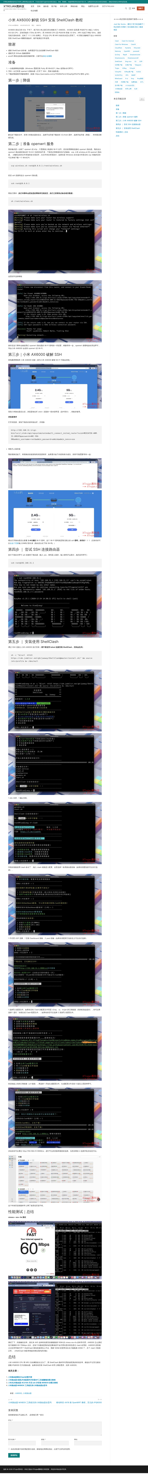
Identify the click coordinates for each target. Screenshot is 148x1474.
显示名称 (12, 1439)
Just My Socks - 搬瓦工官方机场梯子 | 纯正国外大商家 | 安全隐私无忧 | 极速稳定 (129, 27)
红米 (135, 89)
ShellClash (118, 61)
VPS (126, 75)
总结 (117, 136)
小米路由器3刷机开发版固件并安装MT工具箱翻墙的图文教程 (32, 1380)
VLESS (138, 72)
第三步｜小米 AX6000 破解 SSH (128, 120)
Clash (117, 41)
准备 (117, 109)
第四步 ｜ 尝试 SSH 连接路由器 (128, 124)
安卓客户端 (118, 85)
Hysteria (128, 48)
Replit (125, 55)
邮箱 (43, 1439)
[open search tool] (126, 8)
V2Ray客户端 (128, 72)
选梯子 (140, 8)
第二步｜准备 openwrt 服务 (127, 117)
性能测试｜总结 (122, 132)
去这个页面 (14, 543)
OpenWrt (127, 51)
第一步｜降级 (121, 113)
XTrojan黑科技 (13, 6)
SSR (140, 61)
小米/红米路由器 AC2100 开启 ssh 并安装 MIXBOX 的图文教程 (33, 1383)
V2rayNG (118, 72)
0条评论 (38, 25)
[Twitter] (134, 2)
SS (135, 61)
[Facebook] (130, 2)
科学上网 (128, 89)
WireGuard (118, 78)
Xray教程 (140, 78)
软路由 (117, 92)
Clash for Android (128, 41)
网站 (75, 1439)
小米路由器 (27, 1393)
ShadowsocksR (133, 58)
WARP (133, 75)
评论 (10, 1420)
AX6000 (18, 1393)
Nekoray (118, 51)
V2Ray (124, 68)
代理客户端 (124, 82)
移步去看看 (47, 56)
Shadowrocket (135, 55)
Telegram (138, 65)
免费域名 (134, 82)
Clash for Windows (121, 44)
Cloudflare (118, 48)
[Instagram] (140, 2)
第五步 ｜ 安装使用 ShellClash (128, 128)
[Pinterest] (143, 2)
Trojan (117, 68)
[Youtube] (137, 2)
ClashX (133, 44)
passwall (136, 51)
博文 (33, 25)
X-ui (126, 78)
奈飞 (141, 82)
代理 (116, 82)
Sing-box (128, 61)
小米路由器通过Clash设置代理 (20, 1377)
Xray (132, 78)
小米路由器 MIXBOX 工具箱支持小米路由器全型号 (27, 1385)
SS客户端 (128, 65)
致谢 (117, 105)
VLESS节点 (119, 75)
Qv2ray (117, 55)
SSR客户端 (118, 65)
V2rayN (132, 68)
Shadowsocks (120, 58)
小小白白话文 (129, 85)
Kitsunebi (137, 48)
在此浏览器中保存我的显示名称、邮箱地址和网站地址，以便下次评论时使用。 (41, 1449)
